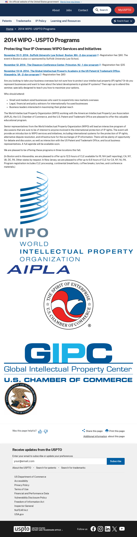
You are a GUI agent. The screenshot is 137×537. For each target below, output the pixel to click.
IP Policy (40, 21)
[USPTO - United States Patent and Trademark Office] (37, 531)
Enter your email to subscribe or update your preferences (42, 456)
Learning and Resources (66, 21)
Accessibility (21, 481)
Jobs (69, 10)
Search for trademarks (73, 467)
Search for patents (46, 467)
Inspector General (24, 506)
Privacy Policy (21, 485)
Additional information (95, 436)
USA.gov (19, 514)
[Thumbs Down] (46, 432)
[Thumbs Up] (40, 432)
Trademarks (23, 21)
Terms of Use (21, 489)
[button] (92, 431)
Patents (7, 21)
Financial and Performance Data (31, 493)
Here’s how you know (71, 2)
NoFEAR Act (21, 510)
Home (9, 29)
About (56, 10)
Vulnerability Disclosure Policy (30, 497)
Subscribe (115, 461)
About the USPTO (21, 467)
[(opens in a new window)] (99, 530)
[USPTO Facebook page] (92, 530)
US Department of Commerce (30, 476)
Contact (83, 10)
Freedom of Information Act (29, 501)
